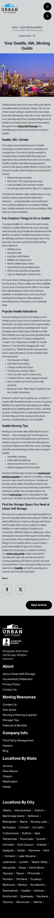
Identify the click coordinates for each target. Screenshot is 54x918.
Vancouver (23, 902)
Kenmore (34, 850)
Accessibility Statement (18, 679)
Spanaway (26, 896)
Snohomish (10, 896)
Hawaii (7, 786)
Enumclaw (26, 839)
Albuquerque (23, 810)
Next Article (39, 605)
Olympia (8, 873)
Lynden (23, 862)
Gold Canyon (25, 844)
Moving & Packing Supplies (20, 715)
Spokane (42, 896)
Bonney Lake (39, 821)
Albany (7, 810)
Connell (24, 827)
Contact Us (10, 689)
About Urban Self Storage (19, 674)
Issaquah (8, 850)
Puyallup (36, 879)
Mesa (22, 867)
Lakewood (9, 862)
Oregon (7, 776)
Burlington (9, 827)
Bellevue (33, 816)
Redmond (9, 884)
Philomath (34, 873)
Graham (42, 844)
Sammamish (10, 890)
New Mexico (10, 771)
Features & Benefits (15, 725)
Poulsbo (8, 879)
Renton (22, 884)
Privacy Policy (11, 684)
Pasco (20, 873)
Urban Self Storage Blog (31, 27)
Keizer (21, 850)
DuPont (26, 833)
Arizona (7, 766)
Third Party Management (18, 740)
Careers (8, 745)
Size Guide (9, 709)
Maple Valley (40, 862)
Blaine (24, 821)
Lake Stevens (26, 856)
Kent (46, 850)
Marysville (9, 867)
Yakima (37, 902)
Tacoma (8, 902)
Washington (10, 781)
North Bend (36, 867)
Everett (40, 839)
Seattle (25, 890)
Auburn (39, 810)
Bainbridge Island (14, 816)
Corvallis (37, 827)
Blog (5, 750)
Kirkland (10, 856)
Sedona (39, 890)
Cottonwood (10, 833)
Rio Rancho (38, 884)
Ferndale (8, 844)
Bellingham (10, 821)
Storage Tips (11, 720)
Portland (21, 879)
